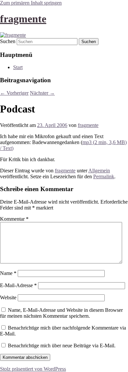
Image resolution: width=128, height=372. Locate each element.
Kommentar (14, 219)
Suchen (7, 41)
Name (8, 273)
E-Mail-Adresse (18, 285)
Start (18, 67)
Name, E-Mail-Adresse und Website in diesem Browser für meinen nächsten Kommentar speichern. (61, 313)
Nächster (42, 93)
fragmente (23, 19)
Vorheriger (14, 93)
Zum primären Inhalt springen (31, 3)
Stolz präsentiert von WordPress (33, 369)
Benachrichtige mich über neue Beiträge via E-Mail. (62, 345)
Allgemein (99, 170)
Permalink (103, 176)
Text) (8, 148)
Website (8, 297)
